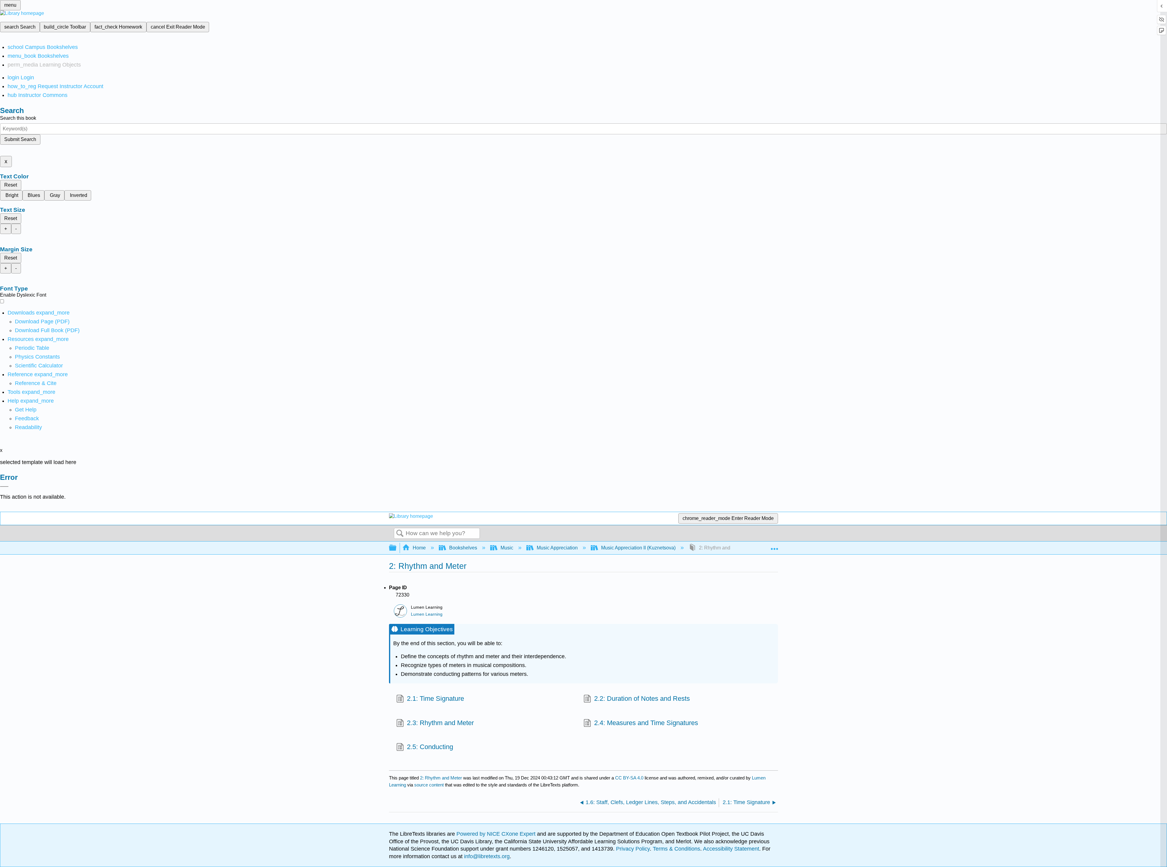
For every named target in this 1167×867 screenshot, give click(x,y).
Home (419, 547)
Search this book (18, 118)
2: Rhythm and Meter (441, 777)
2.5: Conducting (430, 747)
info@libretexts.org (486, 856)
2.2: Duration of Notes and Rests (642, 698)
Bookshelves (463, 547)
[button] (27, 418)
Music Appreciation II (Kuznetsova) (638, 547)
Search (400, 533)
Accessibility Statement (731, 849)
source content (429, 784)
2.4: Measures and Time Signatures (646, 723)
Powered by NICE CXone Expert (496, 834)
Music (507, 547)
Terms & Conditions (676, 849)
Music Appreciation (557, 547)
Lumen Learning (426, 614)
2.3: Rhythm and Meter (440, 723)
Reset (10, 185)
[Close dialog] (4, 486)
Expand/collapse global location (774, 546)
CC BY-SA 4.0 (629, 777)
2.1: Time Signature (435, 698)
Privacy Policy (633, 849)
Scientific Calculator (39, 366)
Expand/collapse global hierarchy (396, 548)
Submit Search (20, 139)
